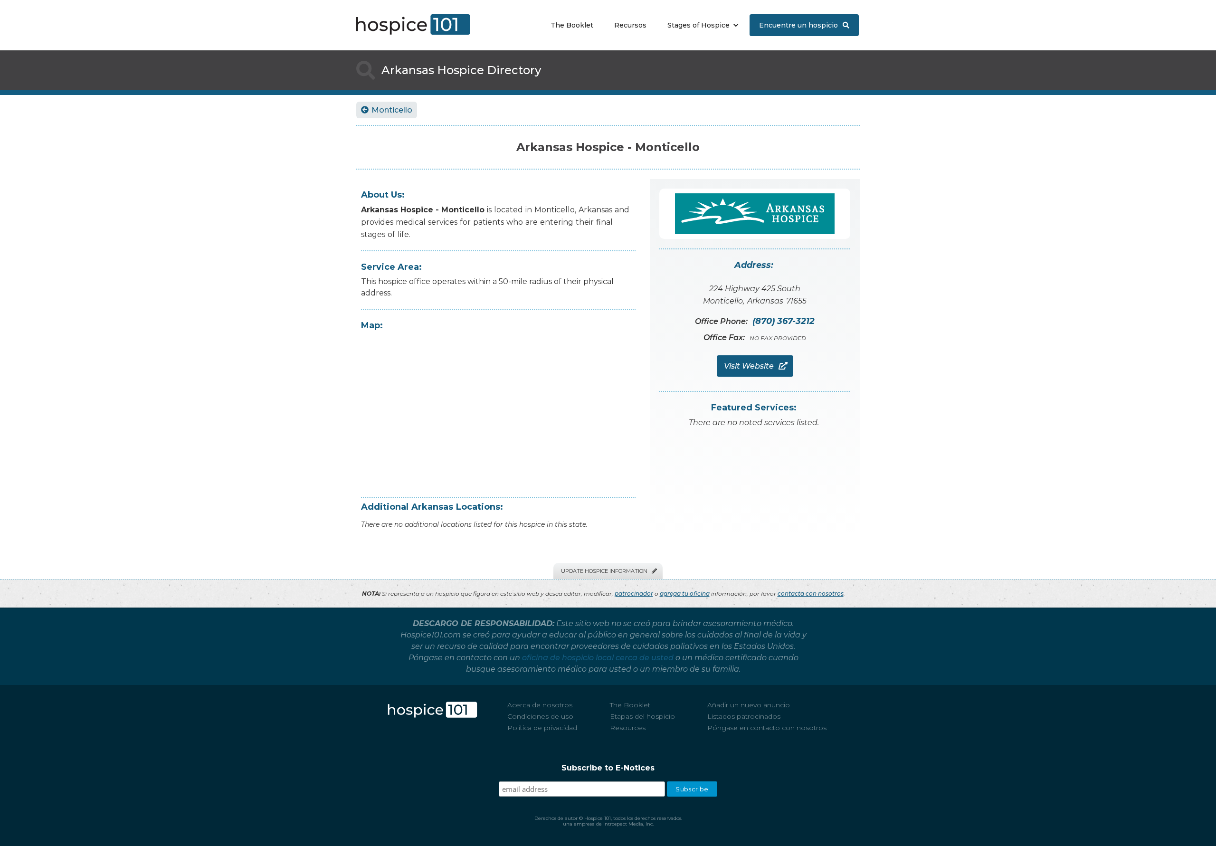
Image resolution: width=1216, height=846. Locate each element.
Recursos (630, 25)
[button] (701, 25)
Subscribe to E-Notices (608, 767)
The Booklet (572, 25)
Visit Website (755, 366)
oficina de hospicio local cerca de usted (598, 657)
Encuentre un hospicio (804, 25)
